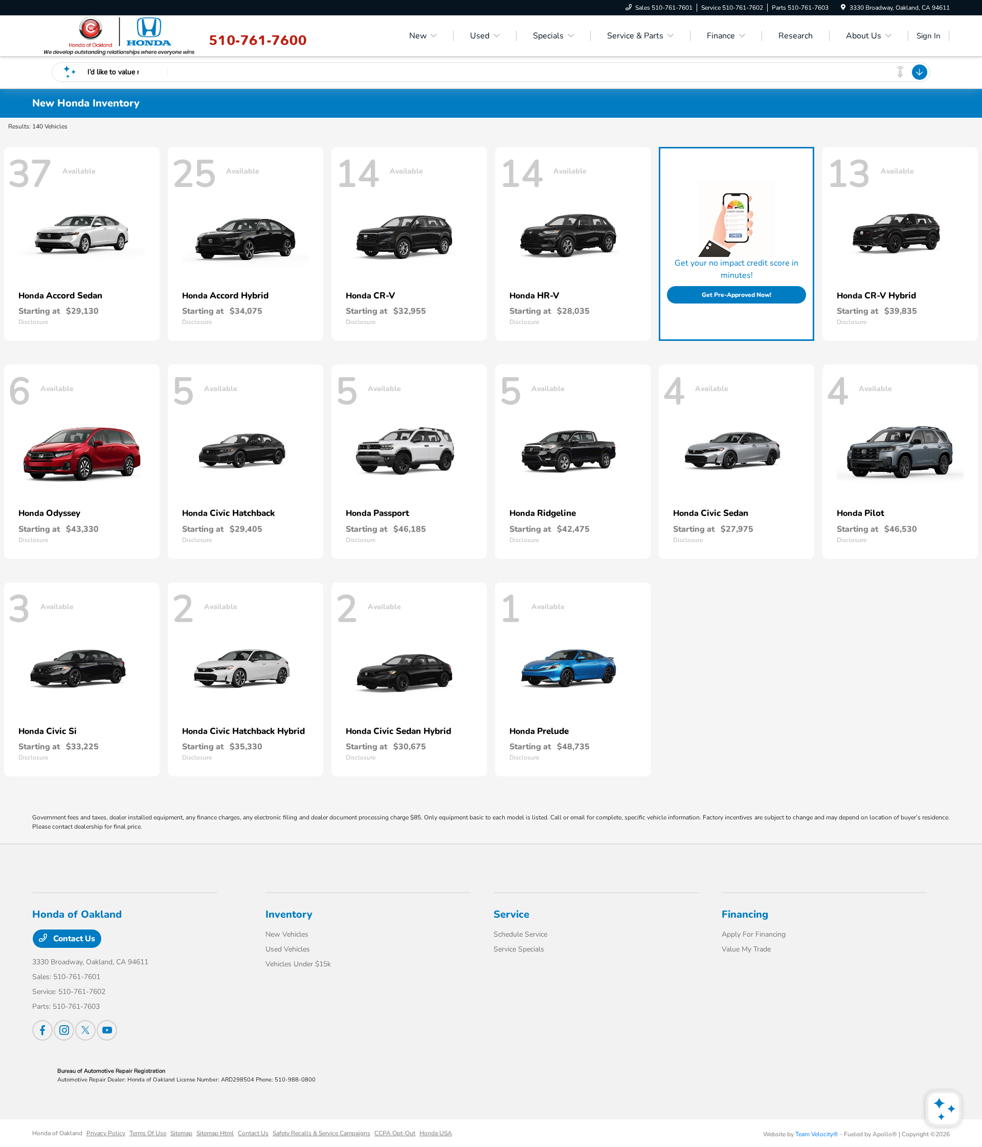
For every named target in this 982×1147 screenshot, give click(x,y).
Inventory (289, 914)
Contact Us (73, 938)
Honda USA (435, 1133)
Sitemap (181, 1133)
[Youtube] (107, 1030)
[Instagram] (64, 1030)
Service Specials (519, 949)
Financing (745, 914)
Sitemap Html (215, 1133)
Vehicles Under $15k (298, 964)
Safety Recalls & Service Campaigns (321, 1133)
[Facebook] (42, 1030)
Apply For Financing (754, 934)
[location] (843, 8)
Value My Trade (746, 949)
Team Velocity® (816, 1134)
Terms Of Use (147, 1133)
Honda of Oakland (57, 1133)
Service (511, 914)
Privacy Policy (105, 1133)
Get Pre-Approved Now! (736, 295)
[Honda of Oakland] (119, 35)
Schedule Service (520, 934)
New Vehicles (286, 934)
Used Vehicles (287, 949)
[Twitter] (85, 1030)
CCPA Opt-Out (394, 1133)
